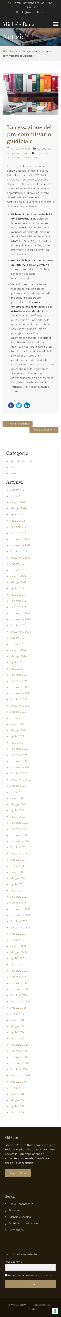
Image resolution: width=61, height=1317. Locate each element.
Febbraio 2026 (19, 526)
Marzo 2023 (17, 742)
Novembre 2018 (20, 1063)
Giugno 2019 (17, 1020)
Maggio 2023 (18, 730)
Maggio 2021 (18, 878)
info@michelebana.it (33, 12)
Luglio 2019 (17, 1013)
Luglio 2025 (17, 570)
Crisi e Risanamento (21, 1204)
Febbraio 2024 (19, 674)
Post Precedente (19, 423)
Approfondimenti (17, 153)
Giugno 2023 (18, 724)
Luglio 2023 (17, 718)
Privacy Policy (16, 1304)
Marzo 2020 (17, 964)
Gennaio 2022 (18, 829)
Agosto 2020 (18, 933)
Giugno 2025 (18, 576)
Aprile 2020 (17, 958)
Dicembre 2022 (19, 761)
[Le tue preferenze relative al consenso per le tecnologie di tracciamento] (55, 1311)
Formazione (16, 1230)
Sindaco (14, 1210)
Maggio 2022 (18, 804)
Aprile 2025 (17, 588)
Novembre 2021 (20, 841)
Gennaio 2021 (18, 902)
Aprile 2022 (17, 810)
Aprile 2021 (17, 884)
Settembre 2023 (20, 705)
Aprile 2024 (17, 662)
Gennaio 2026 (18, 533)
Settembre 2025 (20, 557)
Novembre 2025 (20, 545)
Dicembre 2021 (19, 835)
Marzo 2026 (17, 520)
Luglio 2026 (17, 496)
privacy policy (43, 1275)
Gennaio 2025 (18, 607)
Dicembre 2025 (20, 539)
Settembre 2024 (20, 631)
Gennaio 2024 (18, 681)
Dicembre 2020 (20, 909)
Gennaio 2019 (18, 1050)
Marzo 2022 (17, 816)
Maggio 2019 (18, 1026)
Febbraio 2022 (19, 822)
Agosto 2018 (18, 1081)
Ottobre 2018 (18, 1069)
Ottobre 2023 (18, 699)
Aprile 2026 (17, 514)
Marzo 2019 (17, 1038)
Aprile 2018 (17, 1106)
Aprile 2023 (17, 736)
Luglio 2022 (17, 792)
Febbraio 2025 (19, 600)
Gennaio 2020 (18, 976)
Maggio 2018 (18, 1100)
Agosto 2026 (18, 489)
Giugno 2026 (18, 502)
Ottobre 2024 (18, 625)
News (14, 473)
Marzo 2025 (17, 594)
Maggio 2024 (18, 656)
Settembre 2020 (20, 927)
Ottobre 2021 (18, 847)
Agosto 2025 (18, 563)
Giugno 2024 (18, 650)
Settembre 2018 (20, 1075)
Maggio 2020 (18, 952)
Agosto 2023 (18, 711)
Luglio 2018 (17, 1087)
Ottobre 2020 (18, 921)
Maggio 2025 (18, 582)
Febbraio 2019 (19, 1044)
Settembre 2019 (20, 1001)
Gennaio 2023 (18, 755)
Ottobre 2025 (18, 551)
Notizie (13, 51)
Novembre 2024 (20, 619)
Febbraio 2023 (19, 748)
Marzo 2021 (17, 890)
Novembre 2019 (20, 989)
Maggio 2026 (18, 508)
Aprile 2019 (17, 1032)
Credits (32, 1309)
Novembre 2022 (20, 767)
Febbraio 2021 (19, 896)
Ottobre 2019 (18, 995)
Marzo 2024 (17, 668)
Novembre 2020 (20, 915)
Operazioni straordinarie (23, 1223)
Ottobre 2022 (18, 773)
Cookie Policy (41, 1304)
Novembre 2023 (20, 693)
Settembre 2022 (20, 779)
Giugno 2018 (18, 1094)
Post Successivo (42, 429)
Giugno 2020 (18, 946)
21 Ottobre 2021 (20, 148)
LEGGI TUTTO (17, 1173)
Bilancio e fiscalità (20, 1217)
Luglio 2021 (17, 865)
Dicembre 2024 (20, 613)
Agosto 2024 (18, 637)
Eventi (14, 467)
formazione (31, 157)
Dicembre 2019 (19, 983)
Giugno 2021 (17, 872)
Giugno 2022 (18, 798)
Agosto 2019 (18, 1007)
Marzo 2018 (17, 1112)
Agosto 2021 (18, 859)
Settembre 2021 (20, 853)
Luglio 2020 (17, 939)
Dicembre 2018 (19, 1057)
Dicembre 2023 (19, 687)
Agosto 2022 (18, 785)
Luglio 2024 (17, 644)
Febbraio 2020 (19, 970)
